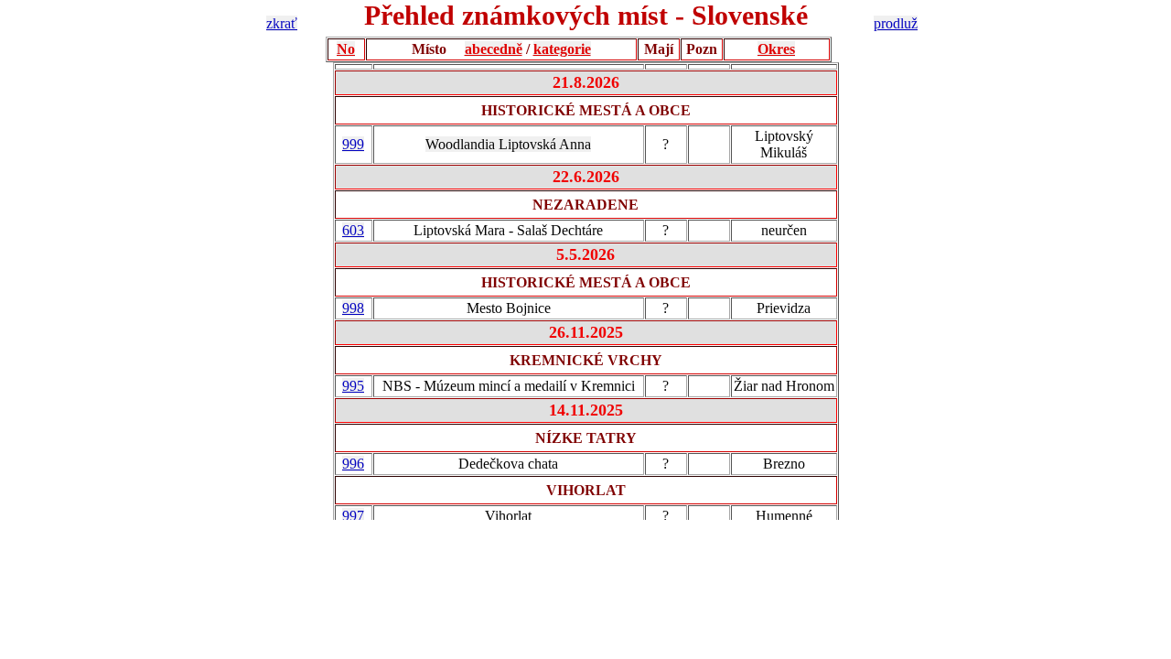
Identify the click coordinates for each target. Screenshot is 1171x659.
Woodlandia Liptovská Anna (508, 144)
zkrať (281, 23)
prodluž (896, 23)
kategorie (562, 49)
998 (353, 308)
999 (353, 144)
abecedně (493, 49)
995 (353, 386)
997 (353, 516)
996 (353, 463)
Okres (776, 49)
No (346, 49)
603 (353, 230)
